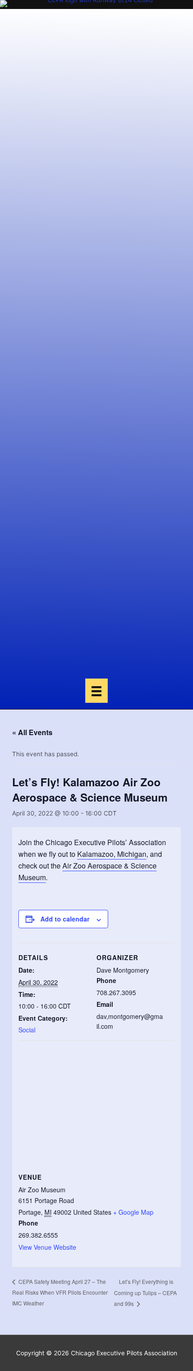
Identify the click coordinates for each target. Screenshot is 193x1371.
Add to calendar (64, 918)
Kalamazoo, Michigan (111, 854)
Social (26, 1029)
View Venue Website (47, 1247)
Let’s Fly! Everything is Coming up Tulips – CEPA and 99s (145, 1292)
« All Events (32, 732)
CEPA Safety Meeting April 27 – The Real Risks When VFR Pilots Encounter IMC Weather (60, 1292)
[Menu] (96, 691)
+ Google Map (133, 1212)
